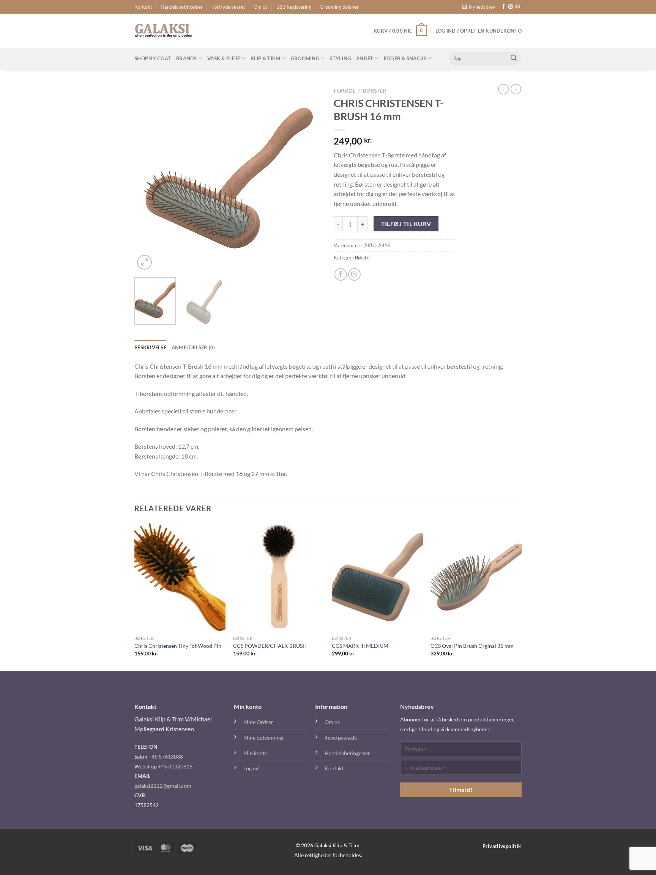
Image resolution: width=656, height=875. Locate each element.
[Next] (309, 177)
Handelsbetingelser (182, 7)
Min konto (255, 753)
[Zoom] (144, 262)
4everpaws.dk (341, 737)
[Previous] (148, 177)
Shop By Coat (152, 58)
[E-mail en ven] (354, 274)
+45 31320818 (175, 766)
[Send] (513, 58)
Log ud (251, 768)
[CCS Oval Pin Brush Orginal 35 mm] (476, 577)
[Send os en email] (518, 6)
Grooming (305, 58)
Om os (261, 7)
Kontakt (143, 7)
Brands (186, 58)
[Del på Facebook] (340, 274)
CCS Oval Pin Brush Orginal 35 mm (472, 646)
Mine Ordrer (258, 722)
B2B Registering (293, 7)
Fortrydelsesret (228, 7)
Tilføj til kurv (406, 223)
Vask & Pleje (223, 58)
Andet (364, 58)
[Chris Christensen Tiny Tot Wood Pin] (180, 577)
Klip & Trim (266, 58)
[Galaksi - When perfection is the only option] (163, 31)
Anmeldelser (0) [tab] (193, 347)
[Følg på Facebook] (503, 6)
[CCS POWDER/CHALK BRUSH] (278, 577)
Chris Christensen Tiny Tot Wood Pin (177, 646)
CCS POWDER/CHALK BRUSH (270, 646)
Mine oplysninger (263, 737)
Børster (374, 91)
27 (254, 473)
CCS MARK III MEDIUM (360, 646)
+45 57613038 (165, 756)
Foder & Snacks (405, 58)
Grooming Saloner (339, 7)
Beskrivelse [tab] (150, 347)
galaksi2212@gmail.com (162, 785)
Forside (345, 91)
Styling (340, 58)
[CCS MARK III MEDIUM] (377, 577)
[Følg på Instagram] (510, 6)
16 (239, 473)
